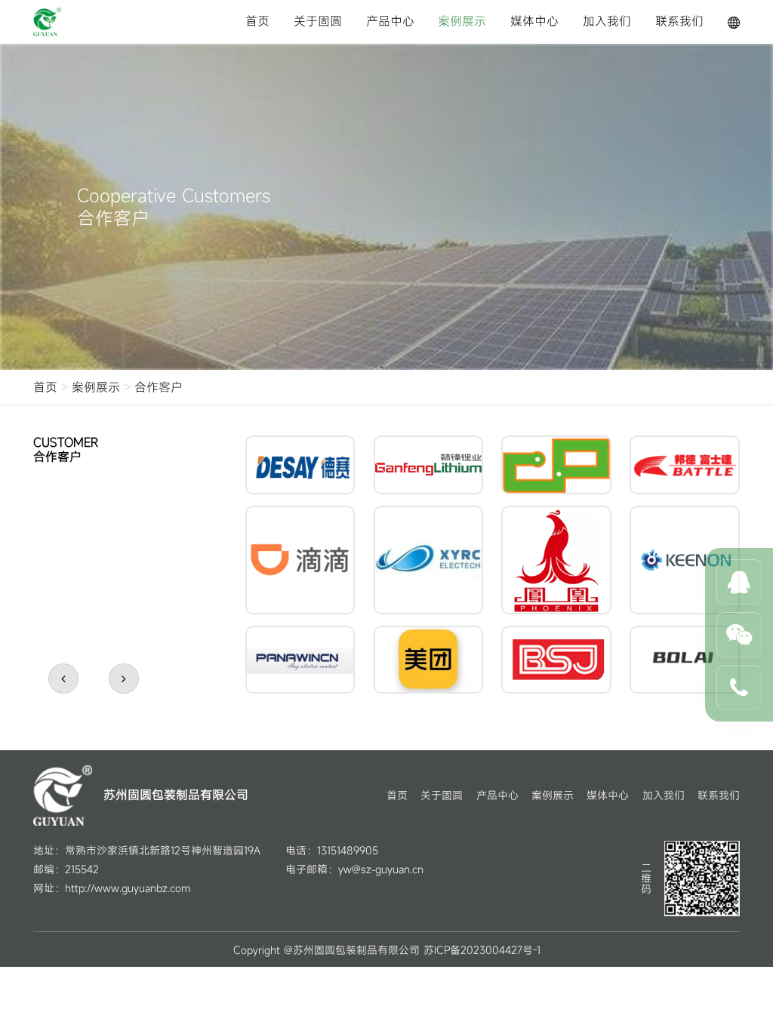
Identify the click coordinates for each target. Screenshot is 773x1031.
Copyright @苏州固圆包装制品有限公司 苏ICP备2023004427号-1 (386, 950)
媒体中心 (534, 21)
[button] (63, 678)
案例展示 (462, 21)
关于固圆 (318, 21)
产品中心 (390, 21)
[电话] (739, 687)
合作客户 (158, 387)
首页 (257, 21)
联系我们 (679, 21)
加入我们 (607, 21)
